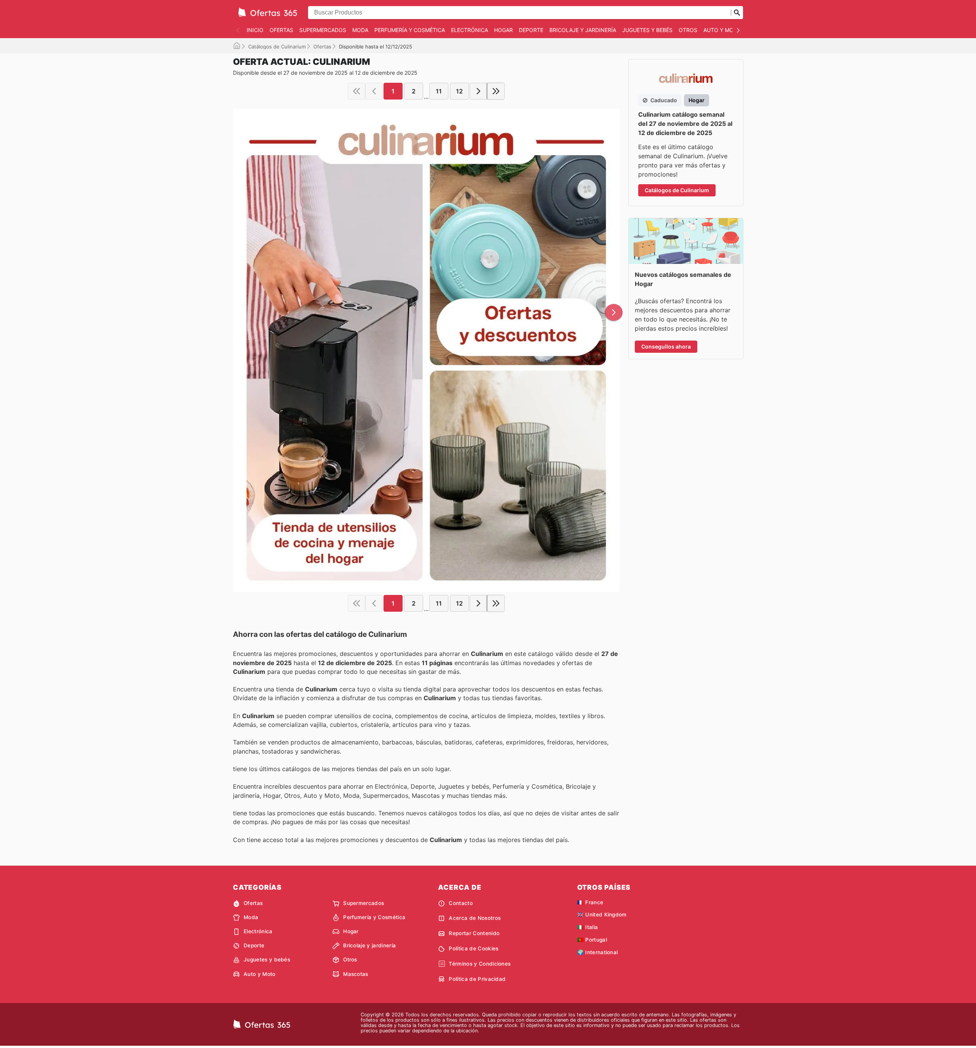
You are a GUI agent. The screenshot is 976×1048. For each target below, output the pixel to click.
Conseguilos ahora (666, 346)
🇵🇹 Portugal (592, 940)
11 (439, 91)
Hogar (503, 30)
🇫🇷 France (590, 902)
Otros (688, 30)
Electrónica (469, 30)
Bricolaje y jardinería (582, 30)
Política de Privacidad (477, 979)
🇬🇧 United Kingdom (602, 914)
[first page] (356, 91)
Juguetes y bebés (647, 30)
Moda (360, 30)
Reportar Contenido (474, 933)
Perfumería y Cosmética (409, 30)
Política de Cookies (473, 948)
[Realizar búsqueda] (737, 12)
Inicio (255, 30)
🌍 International (597, 952)
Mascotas (355, 974)
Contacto (461, 903)
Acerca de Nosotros (475, 918)
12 (459, 91)
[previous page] (374, 91)
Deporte (531, 30)
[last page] (496, 91)
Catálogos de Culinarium (277, 46)
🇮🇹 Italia (587, 927)
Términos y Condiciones (479, 964)
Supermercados (322, 30)
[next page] (478, 91)
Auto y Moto (722, 30)
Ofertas (281, 30)
